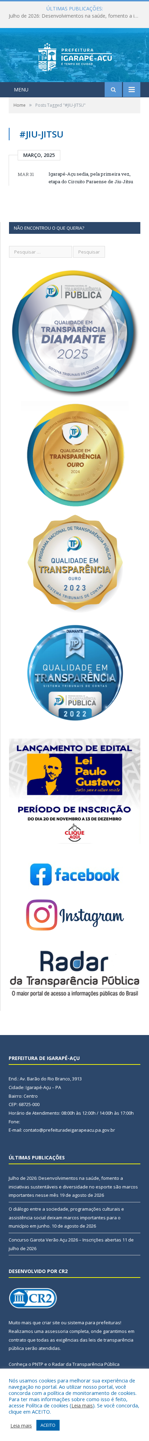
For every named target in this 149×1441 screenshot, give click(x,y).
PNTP (37, 1364)
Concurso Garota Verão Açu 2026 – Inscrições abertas (65, 1240)
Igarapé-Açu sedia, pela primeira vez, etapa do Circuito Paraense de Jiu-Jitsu (91, 178)
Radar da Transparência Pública (86, 1364)
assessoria (56, 1331)
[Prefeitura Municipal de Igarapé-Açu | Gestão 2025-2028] (74, 56)
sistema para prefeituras (94, 1322)
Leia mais (82, 1405)
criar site (51, 1322)
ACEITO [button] (48, 1425)
